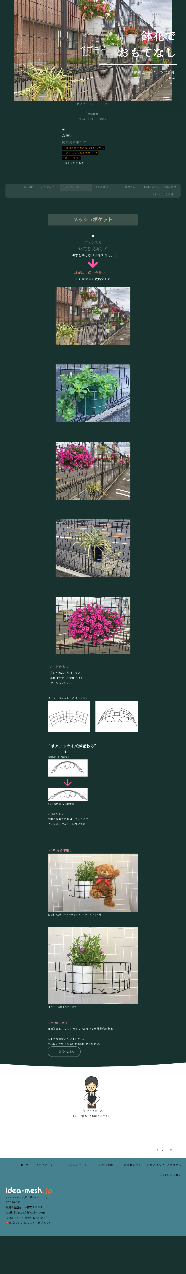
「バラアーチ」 (47, 187)
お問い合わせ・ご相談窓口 (159, 187)
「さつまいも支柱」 (164, 194)
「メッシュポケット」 (76, 187)
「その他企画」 (104, 187)
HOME (28, 187)
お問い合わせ (66, 1051)
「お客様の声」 (128, 187)
